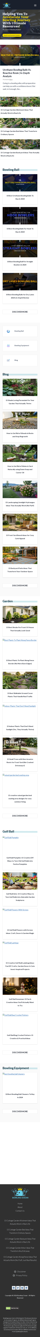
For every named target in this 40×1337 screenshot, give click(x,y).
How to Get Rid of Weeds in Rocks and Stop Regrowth (20, 434)
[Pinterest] (22, 1288)
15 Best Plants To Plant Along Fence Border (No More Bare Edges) (20, 662)
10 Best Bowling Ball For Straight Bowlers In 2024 (20, 263)
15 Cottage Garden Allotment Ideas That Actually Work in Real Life (17, 111)
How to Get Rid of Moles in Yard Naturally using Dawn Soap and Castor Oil (20, 469)
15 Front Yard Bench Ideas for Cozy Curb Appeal (20, 536)
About (20, 1207)
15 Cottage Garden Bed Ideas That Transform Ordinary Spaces (19, 132)
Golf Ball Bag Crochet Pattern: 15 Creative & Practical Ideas (20, 1036)
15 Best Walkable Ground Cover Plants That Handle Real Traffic (20, 694)
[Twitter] (18, 1288)
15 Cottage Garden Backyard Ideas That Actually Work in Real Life (20, 154)
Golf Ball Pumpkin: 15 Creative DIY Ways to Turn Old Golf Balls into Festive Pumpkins (20, 861)
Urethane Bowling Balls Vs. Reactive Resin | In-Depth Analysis (17, 73)
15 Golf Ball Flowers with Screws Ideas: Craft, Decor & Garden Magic (20, 931)
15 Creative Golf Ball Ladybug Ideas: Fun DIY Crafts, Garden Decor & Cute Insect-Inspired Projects (20, 966)
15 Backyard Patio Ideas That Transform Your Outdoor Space (20, 569)
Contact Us (20, 1211)
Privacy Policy (21, 1275)
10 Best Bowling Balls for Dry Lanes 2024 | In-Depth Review (20, 296)
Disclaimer (21, 1271)
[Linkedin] (26, 1288)
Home (20, 1203)
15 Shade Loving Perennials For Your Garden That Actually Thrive (20, 401)
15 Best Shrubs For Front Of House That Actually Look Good (20, 629)
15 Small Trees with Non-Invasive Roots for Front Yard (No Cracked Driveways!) (20, 762)
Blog (10, 79)
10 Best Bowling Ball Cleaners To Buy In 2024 (20, 1095)
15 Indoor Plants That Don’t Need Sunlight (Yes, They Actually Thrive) (20, 727)
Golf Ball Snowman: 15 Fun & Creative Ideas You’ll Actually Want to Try (20, 1002)
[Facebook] (14, 1288)
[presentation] (20, 55)
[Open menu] (35, 5)
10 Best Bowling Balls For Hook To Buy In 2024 (20, 230)
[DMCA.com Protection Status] (20, 1308)
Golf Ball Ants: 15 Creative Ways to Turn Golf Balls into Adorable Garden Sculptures (20, 897)
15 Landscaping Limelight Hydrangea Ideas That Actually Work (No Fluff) (20, 504)
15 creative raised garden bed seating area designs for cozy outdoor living (20, 798)
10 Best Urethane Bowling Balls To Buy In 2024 (20, 197)
